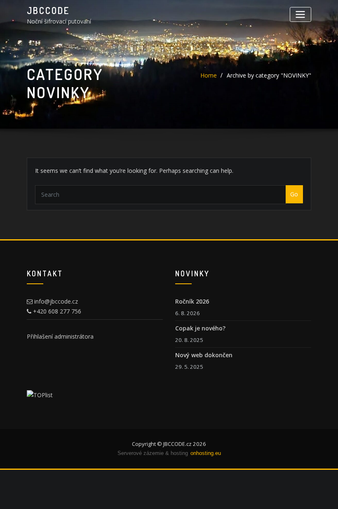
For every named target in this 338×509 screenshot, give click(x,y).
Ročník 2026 (192, 301)
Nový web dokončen (203, 355)
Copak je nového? (200, 328)
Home (208, 75)
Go (294, 194)
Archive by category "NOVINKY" (269, 75)
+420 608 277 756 (56, 311)
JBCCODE (48, 10)
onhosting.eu (205, 453)
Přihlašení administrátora (60, 336)
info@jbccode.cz (55, 301)
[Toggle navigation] (300, 14)
